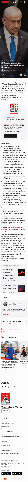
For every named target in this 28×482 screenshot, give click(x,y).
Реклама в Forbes (5, 448)
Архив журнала (5, 445)
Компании (5, 280)
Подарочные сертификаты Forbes (10, 453)
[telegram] (11, 387)
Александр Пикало (10, 70)
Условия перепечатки (7, 431)
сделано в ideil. (22, 478)
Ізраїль (3, 329)
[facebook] (5, 387)
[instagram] (8, 387)
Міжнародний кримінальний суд (14, 329)
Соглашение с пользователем (9, 421)
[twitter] (2, 387)
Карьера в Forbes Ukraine (7, 423)
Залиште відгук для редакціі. (10, 323)
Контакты (4, 418)
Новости (3, 60)
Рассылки (4, 434)
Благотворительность (7, 450)
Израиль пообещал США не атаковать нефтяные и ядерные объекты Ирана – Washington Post (10, 288)
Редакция (4, 441)
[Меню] (25, 2)
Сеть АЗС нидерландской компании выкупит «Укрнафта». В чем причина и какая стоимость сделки (8, 274)
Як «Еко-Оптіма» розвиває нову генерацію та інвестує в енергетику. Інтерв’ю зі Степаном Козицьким (9, 364)
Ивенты (3, 429)
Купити (10, 135)
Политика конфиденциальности (10, 436)
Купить (5, 411)
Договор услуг (5, 426)
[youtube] (14, 387)
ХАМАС (3, 331)
